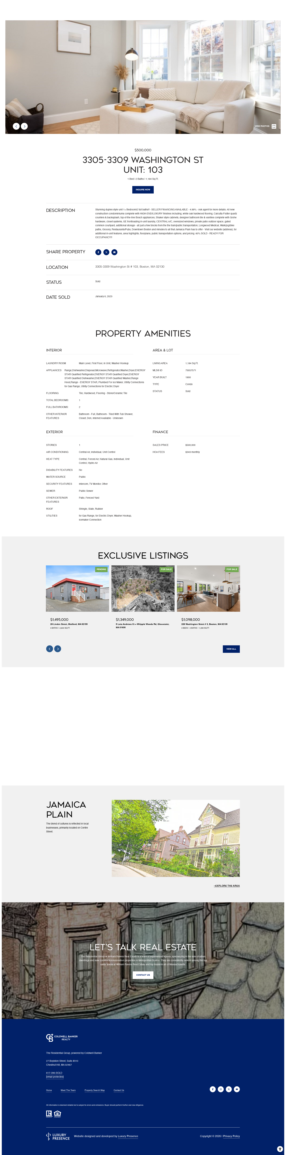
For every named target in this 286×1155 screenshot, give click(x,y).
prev (16, 126)
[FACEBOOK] (213, 1089)
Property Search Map (95, 1090)
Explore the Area (227, 886)
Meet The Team (68, 1090)
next (24, 126)
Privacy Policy (231, 1136)
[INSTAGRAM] (221, 1089)
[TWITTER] (229, 1089)
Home (49, 1090)
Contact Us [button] (143, 975)
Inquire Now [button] (143, 190)
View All (231, 649)
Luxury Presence (128, 1136)
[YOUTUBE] (237, 1089)
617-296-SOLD (54, 1073)
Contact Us (119, 1090)
